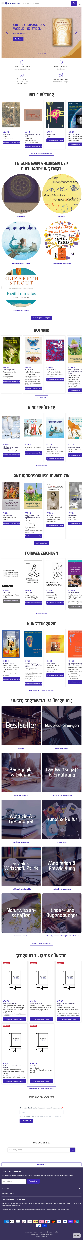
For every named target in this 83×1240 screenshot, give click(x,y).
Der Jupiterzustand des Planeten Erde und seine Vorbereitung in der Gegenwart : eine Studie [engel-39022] (14, 1009)
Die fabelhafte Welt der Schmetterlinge (32, 373)
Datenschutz (38, 1232)
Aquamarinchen (51, 449)
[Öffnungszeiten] (22, 79)
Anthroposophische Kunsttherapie (31, 670)
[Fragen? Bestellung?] (61, 65)
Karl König (72, 518)
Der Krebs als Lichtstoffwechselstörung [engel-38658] (41, 1070)
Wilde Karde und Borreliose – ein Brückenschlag (74, 377)
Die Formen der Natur (53, 372)
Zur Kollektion (41, 397)
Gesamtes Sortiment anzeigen (41, 943)
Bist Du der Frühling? (10, 451)
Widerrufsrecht (53, 1232)
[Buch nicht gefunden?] (22, 65)
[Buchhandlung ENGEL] (61, 79)
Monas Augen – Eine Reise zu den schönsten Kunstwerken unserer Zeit (11, 668)
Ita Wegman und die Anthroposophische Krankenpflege (53, 520)
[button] (7, 32)
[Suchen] (74, 3)
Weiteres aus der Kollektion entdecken (41, 691)
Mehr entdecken (41, 466)
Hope (48, 137)
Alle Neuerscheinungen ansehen (41, 153)
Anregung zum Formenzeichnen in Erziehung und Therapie (33, 597)
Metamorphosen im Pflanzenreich (9, 373)
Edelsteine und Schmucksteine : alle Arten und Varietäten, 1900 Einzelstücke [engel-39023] (41, 1008)
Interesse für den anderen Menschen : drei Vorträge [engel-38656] (14, 1072)
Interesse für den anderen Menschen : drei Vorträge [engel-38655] (68, 1009)
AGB (45, 1232)
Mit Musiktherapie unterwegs (52, 667)
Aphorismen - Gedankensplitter (30, 139)
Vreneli (5, 137)
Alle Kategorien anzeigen (41, 318)
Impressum (28, 1232)
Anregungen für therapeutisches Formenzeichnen (52, 597)
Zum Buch (18, 39)
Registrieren (33, 1181)
